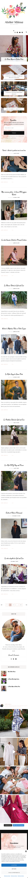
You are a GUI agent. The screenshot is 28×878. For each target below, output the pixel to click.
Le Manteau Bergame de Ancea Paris (14, 59)
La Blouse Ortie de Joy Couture (13, 679)
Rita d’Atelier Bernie (11, 671)
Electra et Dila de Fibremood (14, 513)
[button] (26, 851)
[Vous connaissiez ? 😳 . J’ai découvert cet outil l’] (14, 809)
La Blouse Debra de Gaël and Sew (14, 285)
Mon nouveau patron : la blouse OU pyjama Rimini (14, 193)
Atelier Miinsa (14, 22)
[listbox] (14, 48)
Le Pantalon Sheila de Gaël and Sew (14, 419)
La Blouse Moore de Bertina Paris (14, 686)
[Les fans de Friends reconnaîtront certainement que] (14, 780)
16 (21, 605)
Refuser (14, 868)
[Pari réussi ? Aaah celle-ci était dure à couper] (14, 723)
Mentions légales (7, 875)
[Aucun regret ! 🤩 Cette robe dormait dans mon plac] (14, 752)
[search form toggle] (26, 32)
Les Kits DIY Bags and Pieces (14, 465)
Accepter (14, 865)
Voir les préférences (14, 872)
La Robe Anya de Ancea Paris (14, 374)
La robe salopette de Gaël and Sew (14, 558)
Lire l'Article (4, 182)
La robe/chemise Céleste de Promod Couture (14, 240)
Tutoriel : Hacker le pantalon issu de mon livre (14, 150)
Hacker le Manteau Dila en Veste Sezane (14, 328)
